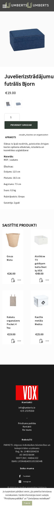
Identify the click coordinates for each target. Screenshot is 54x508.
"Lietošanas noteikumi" (38, 498)
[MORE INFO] (19, 280)
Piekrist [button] (27, 503)
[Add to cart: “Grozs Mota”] (13, 280)
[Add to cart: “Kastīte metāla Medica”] (41, 341)
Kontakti (27, 426)
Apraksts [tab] (10, 137)
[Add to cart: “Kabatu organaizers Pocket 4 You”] (13, 341)
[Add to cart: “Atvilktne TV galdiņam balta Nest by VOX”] (41, 280)
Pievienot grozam (21, 125)
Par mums (27, 429)
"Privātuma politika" (14, 498)
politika (27, 423)
